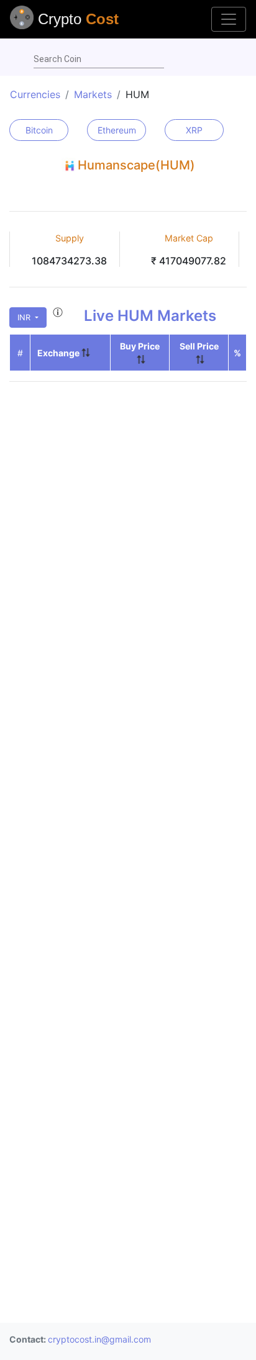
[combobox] (99, 60)
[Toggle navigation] (228, 19)
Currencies (35, 94)
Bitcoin (39, 130)
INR (25, 317)
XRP (194, 130)
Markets (93, 94)
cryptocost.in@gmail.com (99, 1339)
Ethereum (117, 130)
